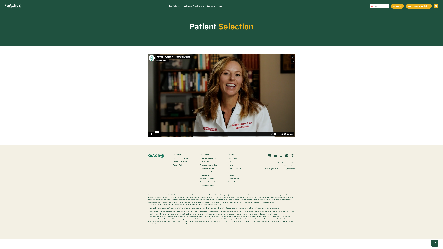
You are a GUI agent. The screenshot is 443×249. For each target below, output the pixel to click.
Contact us (397, 6)
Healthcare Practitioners (193, 6)
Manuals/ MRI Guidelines (419, 6)
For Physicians (204, 154)
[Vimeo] (281, 156)
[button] (379, 6)
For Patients (174, 6)
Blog (220, 6)
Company (211, 6)
